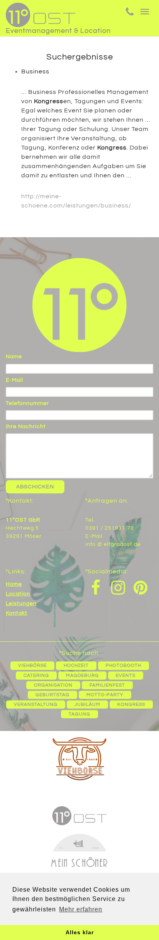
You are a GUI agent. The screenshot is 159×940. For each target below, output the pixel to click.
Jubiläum (87, 704)
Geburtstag (52, 694)
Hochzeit (76, 665)
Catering (36, 675)
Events (125, 675)
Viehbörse (32, 665)
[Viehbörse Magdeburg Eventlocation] (79, 760)
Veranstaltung (36, 704)
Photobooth (123, 665)
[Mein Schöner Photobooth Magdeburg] (79, 863)
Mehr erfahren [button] (80, 909)
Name (14, 356)
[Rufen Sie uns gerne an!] (130, 13)
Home (14, 584)
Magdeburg (82, 675)
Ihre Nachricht (26, 426)
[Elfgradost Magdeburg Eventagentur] (79, 815)
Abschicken (35, 487)
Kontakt (16, 613)
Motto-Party (104, 694)
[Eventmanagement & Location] (58, 11)
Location (18, 594)
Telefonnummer (27, 403)
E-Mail (14, 380)
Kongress (131, 704)
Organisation (53, 685)
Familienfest (107, 685)
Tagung (79, 714)
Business (35, 71)
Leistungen (21, 603)
